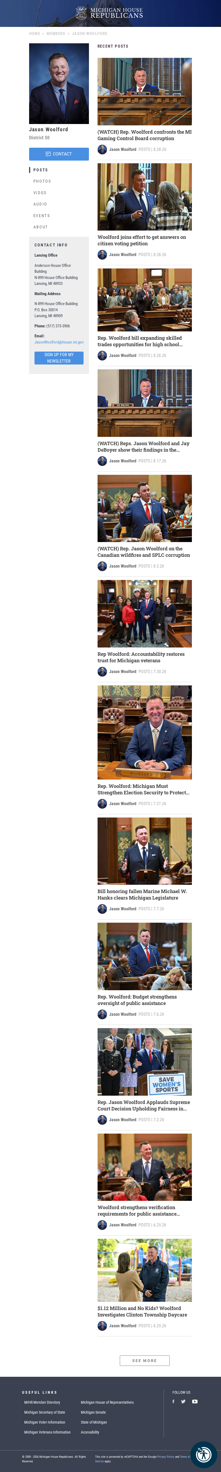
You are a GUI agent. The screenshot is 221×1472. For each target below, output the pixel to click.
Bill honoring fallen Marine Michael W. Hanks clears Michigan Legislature (142, 894)
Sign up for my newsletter (59, 358)
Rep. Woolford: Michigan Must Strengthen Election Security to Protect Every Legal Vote (142, 789)
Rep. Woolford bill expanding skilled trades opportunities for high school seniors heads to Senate (140, 341)
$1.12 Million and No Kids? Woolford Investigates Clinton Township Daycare (142, 1311)
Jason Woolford (122, 149)
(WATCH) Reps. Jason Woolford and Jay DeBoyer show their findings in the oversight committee (143, 446)
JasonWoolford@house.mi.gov (59, 342)
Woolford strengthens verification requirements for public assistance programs (137, 1210)
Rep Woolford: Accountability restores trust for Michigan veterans (141, 657)
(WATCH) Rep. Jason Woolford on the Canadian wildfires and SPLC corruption (144, 551)
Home (34, 33)
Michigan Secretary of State (44, 1412)
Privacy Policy (165, 1457)
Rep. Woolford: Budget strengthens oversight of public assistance (137, 999)
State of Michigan (94, 1422)
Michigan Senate (93, 1412)
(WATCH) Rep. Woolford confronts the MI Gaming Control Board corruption (145, 135)
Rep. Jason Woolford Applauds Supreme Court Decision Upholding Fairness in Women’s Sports (144, 1105)
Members (56, 33)
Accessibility (90, 1432)
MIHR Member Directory (42, 1402)
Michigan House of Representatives (107, 1402)
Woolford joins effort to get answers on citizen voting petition (142, 240)
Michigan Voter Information (44, 1422)
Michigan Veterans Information (47, 1432)
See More (144, 1360)
